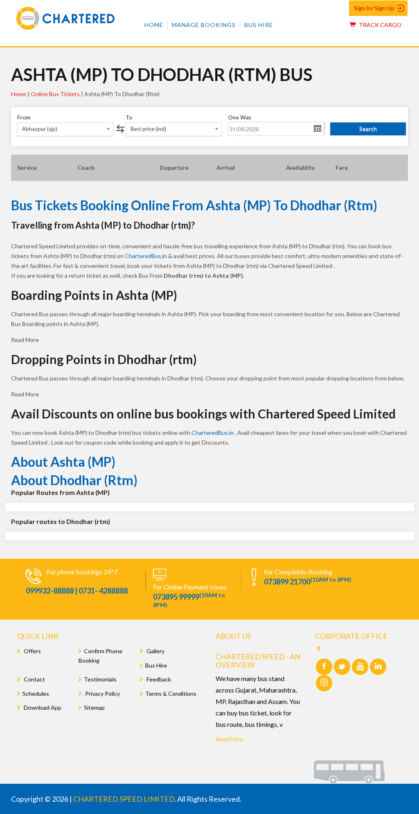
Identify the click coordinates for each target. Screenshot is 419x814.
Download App (42, 707)
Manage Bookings (204, 24)
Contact (34, 679)
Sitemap (94, 707)
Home (153, 24)
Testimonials (100, 679)
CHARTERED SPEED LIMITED (123, 798)
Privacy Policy (102, 693)
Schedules (36, 693)
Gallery (154, 651)
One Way (239, 117)
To (129, 117)
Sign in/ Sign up (374, 7)
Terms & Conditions (170, 693)
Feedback (158, 679)
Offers (32, 651)
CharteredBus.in (146, 255)
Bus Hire (258, 24)
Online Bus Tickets (55, 93)
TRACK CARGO (379, 24)
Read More (229, 738)
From (23, 117)
